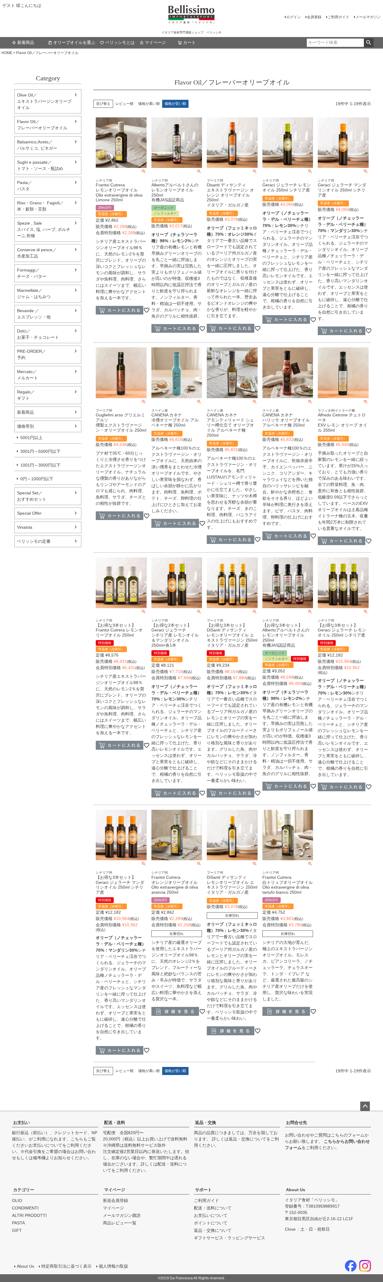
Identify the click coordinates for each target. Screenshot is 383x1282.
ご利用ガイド (338, 17)
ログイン (293, 17)
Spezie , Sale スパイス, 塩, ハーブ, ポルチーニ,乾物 (43, 229)
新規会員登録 (115, 1200)
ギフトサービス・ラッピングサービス (229, 1237)
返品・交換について (247, 1139)
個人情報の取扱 (113, 1266)
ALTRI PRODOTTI (29, 1215)
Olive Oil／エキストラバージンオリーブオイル (44, 101)
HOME (6, 53)
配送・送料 (114, 1122)
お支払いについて (45, 1145)
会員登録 (314, 17)
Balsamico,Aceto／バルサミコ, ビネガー (37, 145)
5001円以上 (31, 437)
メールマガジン (368, 17)
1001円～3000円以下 (40, 465)
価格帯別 (25, 426)
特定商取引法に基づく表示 (66, 1266)
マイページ (155, 42)
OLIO (17, 1200)
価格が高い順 (149, 104)
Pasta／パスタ (24, 185)
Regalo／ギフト (26, 395)
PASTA (18, 1222)
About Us (295, 1189)
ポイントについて (210, 1222)
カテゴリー (23, 1189)
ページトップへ (365, 1106)
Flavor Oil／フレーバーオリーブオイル (42, 124)
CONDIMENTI (25, 1208)
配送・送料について (213, 1208)
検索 (368, 43)
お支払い (21, 1122)
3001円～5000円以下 (40, 451)
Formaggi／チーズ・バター (31, 273)
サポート (203, 1189)
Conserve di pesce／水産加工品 (37, 252)
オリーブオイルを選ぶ (74, 42)
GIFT (17, 1230)
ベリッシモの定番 (34, 541)
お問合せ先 (296, 1122)
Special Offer (29, 513)
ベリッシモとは (120, 42)
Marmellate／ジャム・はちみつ (34, 293)
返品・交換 (205, 1122)
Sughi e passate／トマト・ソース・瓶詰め (40, 165)
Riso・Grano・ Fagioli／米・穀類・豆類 (40, 205)
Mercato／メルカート (27, 374)
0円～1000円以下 (36, 478)
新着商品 (25, 42)
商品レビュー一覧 (119, 1222)
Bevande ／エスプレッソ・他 (34, 313)
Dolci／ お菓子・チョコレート (38, 334)
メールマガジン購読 (122, 1215)
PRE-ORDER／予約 (31, 354)
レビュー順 (124, 104)
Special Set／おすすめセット (31, 496)
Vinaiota (24, 527)
